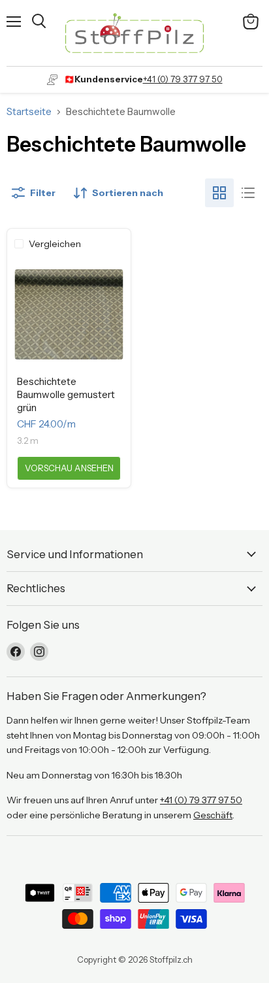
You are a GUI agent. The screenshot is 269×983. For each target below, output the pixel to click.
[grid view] (219, 192)
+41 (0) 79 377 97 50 (183, 79)
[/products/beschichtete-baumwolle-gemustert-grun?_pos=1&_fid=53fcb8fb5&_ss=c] (68, 314)
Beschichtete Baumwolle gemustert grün (66, 394)
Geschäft (212, 815)
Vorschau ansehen (69, 468)
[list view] (248, 192)
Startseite (29, 111)
